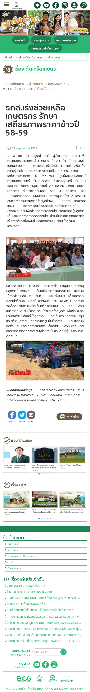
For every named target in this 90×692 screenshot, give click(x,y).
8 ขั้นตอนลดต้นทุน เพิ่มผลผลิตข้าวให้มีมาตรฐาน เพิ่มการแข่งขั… (44, 598)
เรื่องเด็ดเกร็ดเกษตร (30, 57)
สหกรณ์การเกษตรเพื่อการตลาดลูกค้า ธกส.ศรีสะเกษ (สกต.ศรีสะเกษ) (44, 466)
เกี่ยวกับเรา (13, 544)
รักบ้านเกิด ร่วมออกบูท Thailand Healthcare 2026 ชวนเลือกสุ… (44, 623)
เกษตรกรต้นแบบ (66, 40)
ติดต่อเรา (12, 550)
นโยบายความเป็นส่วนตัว (21, 556)
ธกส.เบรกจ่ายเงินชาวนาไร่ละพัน (70, 465)
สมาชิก (11, 562)
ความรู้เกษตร (41, 40)
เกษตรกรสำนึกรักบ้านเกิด (45, 49)
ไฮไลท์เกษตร (16, 84)
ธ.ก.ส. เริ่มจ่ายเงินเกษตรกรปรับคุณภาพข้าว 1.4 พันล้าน (14, 466)
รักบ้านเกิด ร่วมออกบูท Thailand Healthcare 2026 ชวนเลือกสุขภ (15, 511)
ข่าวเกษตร (36, 84)
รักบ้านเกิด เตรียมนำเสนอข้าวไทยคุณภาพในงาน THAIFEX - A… (44, 641)
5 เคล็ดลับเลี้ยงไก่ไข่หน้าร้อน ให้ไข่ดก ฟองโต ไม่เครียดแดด (40, 610)
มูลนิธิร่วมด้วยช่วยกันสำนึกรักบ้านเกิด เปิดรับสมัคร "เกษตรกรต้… (44, 635)
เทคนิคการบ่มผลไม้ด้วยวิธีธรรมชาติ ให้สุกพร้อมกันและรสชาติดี (43, 617)
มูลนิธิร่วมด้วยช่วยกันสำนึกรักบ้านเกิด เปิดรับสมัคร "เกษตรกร (71, 511)
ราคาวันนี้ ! (20, 40)
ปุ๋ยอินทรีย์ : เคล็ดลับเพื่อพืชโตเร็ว (26, 604)
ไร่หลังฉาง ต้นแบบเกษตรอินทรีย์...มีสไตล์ (30, 592)
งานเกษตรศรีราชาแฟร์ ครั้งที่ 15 (26, 586)
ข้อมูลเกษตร (14, 568)
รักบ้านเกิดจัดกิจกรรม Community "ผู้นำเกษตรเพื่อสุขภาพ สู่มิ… (44, 629)
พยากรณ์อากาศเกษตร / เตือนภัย (25, 88)
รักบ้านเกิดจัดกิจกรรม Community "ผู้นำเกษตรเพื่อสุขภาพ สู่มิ (43, 511)
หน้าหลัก (8, 57)
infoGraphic (56, 84)
